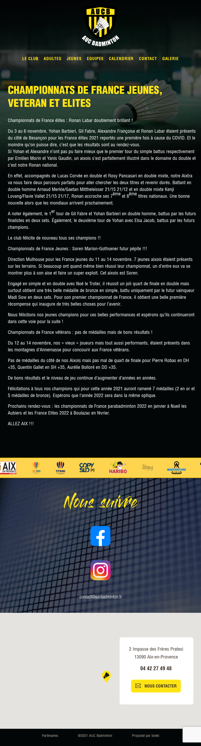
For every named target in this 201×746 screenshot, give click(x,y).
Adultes (52, 59)
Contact (148, 59)
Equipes (95, 59)
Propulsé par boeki (145, 736)
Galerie (170, 59)
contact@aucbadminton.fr (101, 597)
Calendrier (121, 59)
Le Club (30, 59)
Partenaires (50, 736)
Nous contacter (160, 687)
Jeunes (74, 59)
